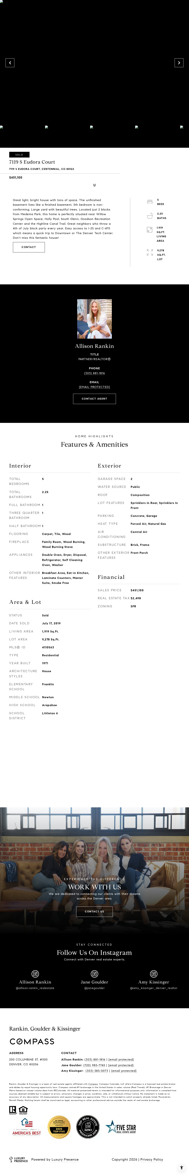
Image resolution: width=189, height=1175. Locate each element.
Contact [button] (29, 247)
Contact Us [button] (94, 911)
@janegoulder (94, 988)
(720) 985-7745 (94, 1065)
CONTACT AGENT (94, 398)
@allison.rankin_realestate (35, 988)
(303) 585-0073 (97, 1071)
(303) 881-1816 (94, 373)
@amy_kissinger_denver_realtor (154, 988)
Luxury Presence (65, 1160)
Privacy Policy (151, 1159)
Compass (93, 1084)
